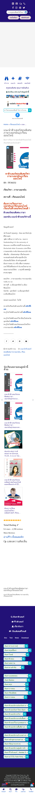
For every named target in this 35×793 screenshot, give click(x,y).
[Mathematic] (13, 79)
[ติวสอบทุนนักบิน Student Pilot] (17, 106)
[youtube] (17, 3)
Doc (5, 638)
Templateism (8, 779)
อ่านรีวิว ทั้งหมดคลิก (14, 537)
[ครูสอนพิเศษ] (17, 98)
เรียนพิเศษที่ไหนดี (18, 631)
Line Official (23, 780)
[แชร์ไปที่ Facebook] (7, 341)
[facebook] (13, 7)
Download (25, 638)
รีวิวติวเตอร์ (18, 622)
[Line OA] (20, 3)
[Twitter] (24, 7)
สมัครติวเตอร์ (25, 17)
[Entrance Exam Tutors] (20, 79)
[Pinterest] (20, 7)
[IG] (16, 7)
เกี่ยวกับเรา (18, 626)
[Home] (13, 3)
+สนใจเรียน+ (13, 17)
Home (6, 124)
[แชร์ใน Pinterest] (20, 341)
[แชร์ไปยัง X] (13, 341)
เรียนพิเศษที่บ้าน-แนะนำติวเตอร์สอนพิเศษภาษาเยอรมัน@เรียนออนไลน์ (18, 783)
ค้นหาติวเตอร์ (18, 617)
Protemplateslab (18, 779)
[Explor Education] (6, 79)
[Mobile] (24, 3)
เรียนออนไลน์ (15, 124)
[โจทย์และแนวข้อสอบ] (32, 785)
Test (11, 638)
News (17, 638)
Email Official (13, 780)
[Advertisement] (17, 44)
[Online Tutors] (27, 79)
